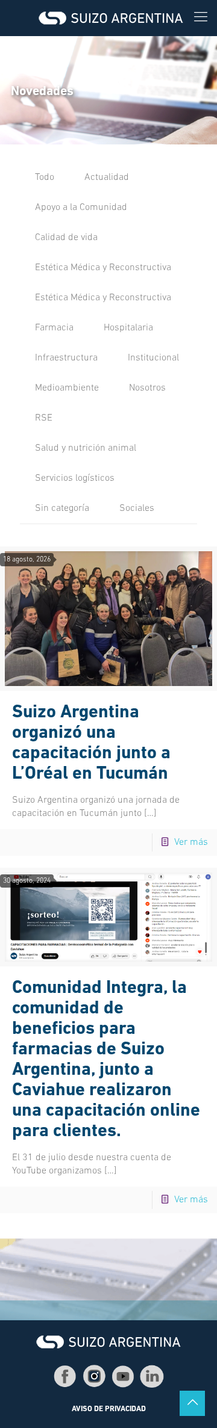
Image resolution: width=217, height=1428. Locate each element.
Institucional (153, 358)
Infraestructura (66, 358)
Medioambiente (67, 388)
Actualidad (106, 177)
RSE (43, 418)
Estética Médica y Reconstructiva (103, 268)
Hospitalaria (128, 328)
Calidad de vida (66, 238)
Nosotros (147, 388)
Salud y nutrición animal (85, 448)
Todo (44, 177)
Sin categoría (62, 508)
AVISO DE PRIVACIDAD (109, 1409)
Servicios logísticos (75, 478)
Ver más (191, 842)
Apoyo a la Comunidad (81, 207)
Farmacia (54, 328)
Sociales (136, 508)
